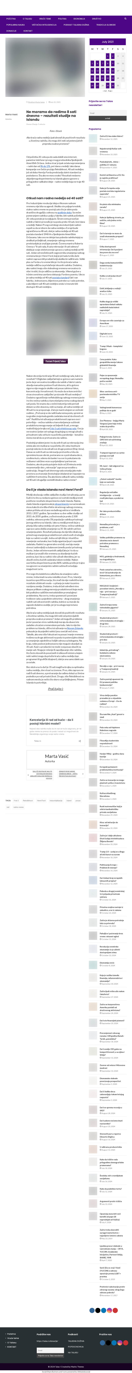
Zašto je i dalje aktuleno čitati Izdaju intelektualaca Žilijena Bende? (112, 838)
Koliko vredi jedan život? (111, 276)
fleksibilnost (28, 800)
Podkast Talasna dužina (76, 24)
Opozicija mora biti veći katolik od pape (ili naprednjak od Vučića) (110, 1217)
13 (97, 71)
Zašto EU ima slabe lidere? (111, 136)
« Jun (105, 91)
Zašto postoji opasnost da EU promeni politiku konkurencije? (111, 682)
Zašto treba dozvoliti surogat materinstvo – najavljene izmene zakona (111, 1233)
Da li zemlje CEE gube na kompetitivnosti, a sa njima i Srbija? (112, 1052)
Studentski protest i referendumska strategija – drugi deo (112, 621)
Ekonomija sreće (107, 963)
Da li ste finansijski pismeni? (112, 1020)
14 (103, 71)
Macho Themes (77, 1367)
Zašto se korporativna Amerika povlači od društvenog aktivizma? (110, 1007)
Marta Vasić (11, 114)
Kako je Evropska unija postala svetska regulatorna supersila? (112, 191)
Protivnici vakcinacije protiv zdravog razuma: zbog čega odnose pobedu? (112, 1290)
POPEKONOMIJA (76, 1347)
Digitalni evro (106, 333)
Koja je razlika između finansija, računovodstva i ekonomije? (111, 978)
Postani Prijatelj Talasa (56, 361)
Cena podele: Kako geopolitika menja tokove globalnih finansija (111, 362)
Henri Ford (41, 800)
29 (108, 85)
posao (78, 800)
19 (92, 78)
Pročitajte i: (55, 688)
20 (97, 78)
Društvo (96, 18)
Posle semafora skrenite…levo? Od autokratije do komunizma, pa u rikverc (111, 572)
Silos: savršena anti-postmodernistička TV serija (110, 394)
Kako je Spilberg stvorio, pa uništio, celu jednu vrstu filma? (112, 220)
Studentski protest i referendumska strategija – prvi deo (112, 637)
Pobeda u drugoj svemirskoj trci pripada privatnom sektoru (112, 894)
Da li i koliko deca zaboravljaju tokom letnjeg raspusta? (112, 1094)
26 (92, 85)
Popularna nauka (15, 24)
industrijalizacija (56, 800)
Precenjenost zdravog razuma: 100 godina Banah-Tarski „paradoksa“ (112, 1036)
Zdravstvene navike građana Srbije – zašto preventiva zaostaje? (68, 773)
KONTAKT (28, 31)
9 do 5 (16, 800)
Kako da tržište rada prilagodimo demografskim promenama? (112, 1162)
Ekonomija (79, 18)
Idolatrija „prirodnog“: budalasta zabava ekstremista (109, 653)
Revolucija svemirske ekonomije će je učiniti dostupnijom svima (110, 949)
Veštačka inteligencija (44, 24)
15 (108, 71)
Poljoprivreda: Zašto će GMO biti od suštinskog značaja (110, 440)
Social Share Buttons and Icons (54, 1372)
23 (113, 78)
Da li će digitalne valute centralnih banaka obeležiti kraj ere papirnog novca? (41, 774)
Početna (11, 1334)
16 (113, 71)
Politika (62, 18)
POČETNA (11, 18)
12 (92, 71)
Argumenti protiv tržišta (111, 1201)
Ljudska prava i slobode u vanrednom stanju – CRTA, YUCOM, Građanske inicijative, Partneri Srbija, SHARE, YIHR (111, 1252)
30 (113, 85)
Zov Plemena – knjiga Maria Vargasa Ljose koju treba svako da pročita (112, 423)
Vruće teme (45, 18)
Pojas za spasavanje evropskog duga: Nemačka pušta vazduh (111, 378)
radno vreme (19, 807)
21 (103, 78)
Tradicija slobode (106, 24)
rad (8, 807)
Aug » (110, 91)
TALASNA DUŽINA (76, 1341)
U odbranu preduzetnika (111, 1147)
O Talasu (27, 18)
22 (108, 78)
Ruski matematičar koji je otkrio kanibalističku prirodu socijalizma (111, 809)
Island (69, 800)
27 (97, 85)
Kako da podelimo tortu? (111, 1189)
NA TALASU (73, 1352)
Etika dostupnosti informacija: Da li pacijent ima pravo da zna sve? (111, 249)
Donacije (11, 31)
